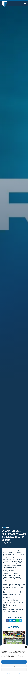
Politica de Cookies (9, 673)
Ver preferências (14, 670)
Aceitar (14, 662)
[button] (26, 647)
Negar (14, 666)
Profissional (5, 527)
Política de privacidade (17, 673)
